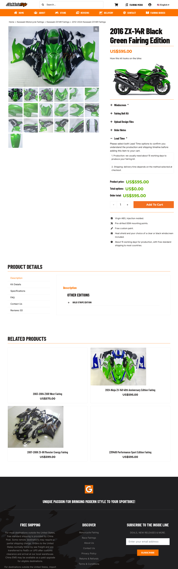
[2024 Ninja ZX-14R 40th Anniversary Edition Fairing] (118, 349)
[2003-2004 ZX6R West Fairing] (35, 349)
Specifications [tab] (17, 291)
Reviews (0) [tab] (16, 310)
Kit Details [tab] (15, 284)
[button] (96, 29)
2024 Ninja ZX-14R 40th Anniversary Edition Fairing (130, 390)
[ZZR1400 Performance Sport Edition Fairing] (118, 407)
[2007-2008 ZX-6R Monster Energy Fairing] (35, 407)
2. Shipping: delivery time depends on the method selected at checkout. (142, 168)
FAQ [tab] (12, 297)
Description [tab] (16, 278)
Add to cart (154, 204)
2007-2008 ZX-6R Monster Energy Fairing (47, 452)
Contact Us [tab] (16, 303)
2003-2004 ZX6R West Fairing (47, 393)
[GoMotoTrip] (16, 3)
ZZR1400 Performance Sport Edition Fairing (130, 452)
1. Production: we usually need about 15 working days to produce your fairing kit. (139, 157)
